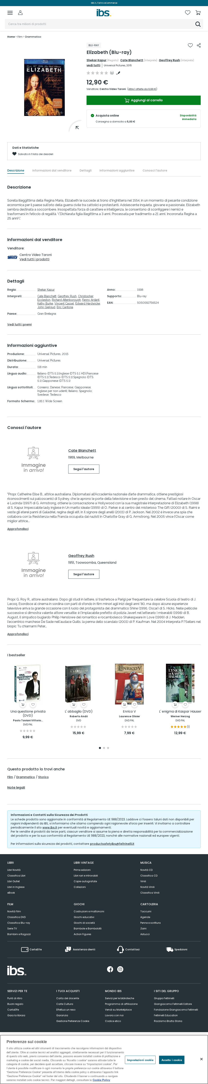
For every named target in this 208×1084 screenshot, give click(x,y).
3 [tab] (108, 748)
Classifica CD (148, 875)
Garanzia (62, 1015)
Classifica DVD (16, 917)
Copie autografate (85, 881)
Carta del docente (67, 998)
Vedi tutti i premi (19, 324)
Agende (145, 917)
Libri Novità (14, 870)
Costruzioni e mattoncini (89, 911)
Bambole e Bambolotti (88, 928)
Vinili (143, 881)
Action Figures (82, 934)
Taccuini (145, 911)
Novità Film (14, 911)
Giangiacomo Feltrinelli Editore (173, 1004)
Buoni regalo (15, 1004)
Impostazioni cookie (140, 1060)
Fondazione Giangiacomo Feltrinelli (176, 1009)
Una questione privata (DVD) (28, 714)
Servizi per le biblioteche (119, 998)
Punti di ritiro (14, 998)
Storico (43, 777)
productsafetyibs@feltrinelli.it (112, 844)
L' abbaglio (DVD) (79, 712)
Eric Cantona (65, 307)
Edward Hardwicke (87, 303)
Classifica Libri (16, 875)
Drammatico (25, 777)
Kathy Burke (45, 303)
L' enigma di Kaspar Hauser (180, 712)
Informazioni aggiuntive (117, 170)
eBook (11, 892)
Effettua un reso (65, 1009)
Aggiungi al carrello (146, 100)
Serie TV (12, 928)
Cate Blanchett (131, 60)
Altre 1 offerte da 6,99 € (142, 89)
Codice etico (113, 1021)
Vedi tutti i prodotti (34, 259)
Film (10, 777)
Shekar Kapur (96, 60)
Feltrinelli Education (166, 1015)
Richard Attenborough (66, 299)
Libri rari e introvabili (86, 875)
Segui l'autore (83, 469)
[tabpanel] (27, 702)
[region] (104, 1059)
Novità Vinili (147, 887)
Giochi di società (84, 923)
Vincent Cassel (64, 303)
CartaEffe (13, 1009)
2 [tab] (104, 748)
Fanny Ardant (90, 299)
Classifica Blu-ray (18, 923)
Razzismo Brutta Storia (168, 1021)
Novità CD (146, 870)
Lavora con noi (114, 1015)
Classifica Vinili (149, 892)
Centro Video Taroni (113, 89)
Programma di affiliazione (121, 1004)
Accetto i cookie (171, 1060)
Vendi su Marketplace (118, 1009)
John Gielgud (46, 307)
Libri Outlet (13, 881)
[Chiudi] (201, 1059)
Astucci (145, 934)
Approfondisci (17, 529)
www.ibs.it (49, 827)
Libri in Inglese (15, 887)
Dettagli (85, 170)
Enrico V (129, 712)
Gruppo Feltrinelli (164, 998)
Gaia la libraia (16, 1015)
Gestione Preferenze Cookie (72, 1021)
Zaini (143, 928)
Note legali (16, 787)
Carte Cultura (64, 1004)
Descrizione (15, 170)
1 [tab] (100, 748)
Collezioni (80, 887)
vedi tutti (93, 65)
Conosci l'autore (155, 170)
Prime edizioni (82, 870)
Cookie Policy (101, 1080)
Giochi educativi (84, 917)
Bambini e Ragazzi (19, 934)
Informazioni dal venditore (52, 170)
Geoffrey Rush (169, 60)
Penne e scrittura (150, 923)
